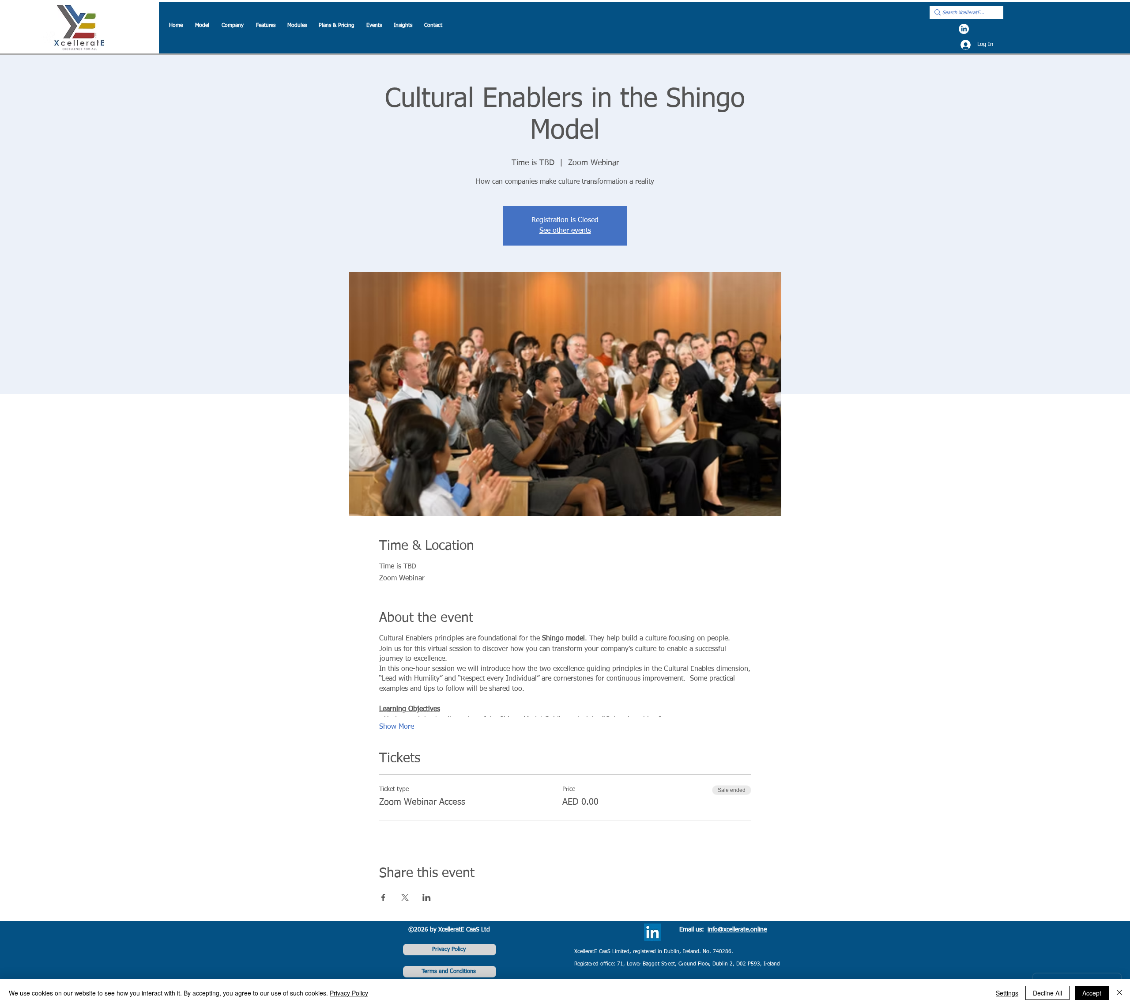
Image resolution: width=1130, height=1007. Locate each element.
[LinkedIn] (964, 29)
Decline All (1047, 992)
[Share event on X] (405, 897)
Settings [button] (1007, 992)
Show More (396, 727)
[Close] (1119, 993)
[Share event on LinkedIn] (426, 897)
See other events (565, 231)
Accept (1091, 992)
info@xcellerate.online (737, 930)
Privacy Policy (349, 992)
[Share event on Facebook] (383, 897)
